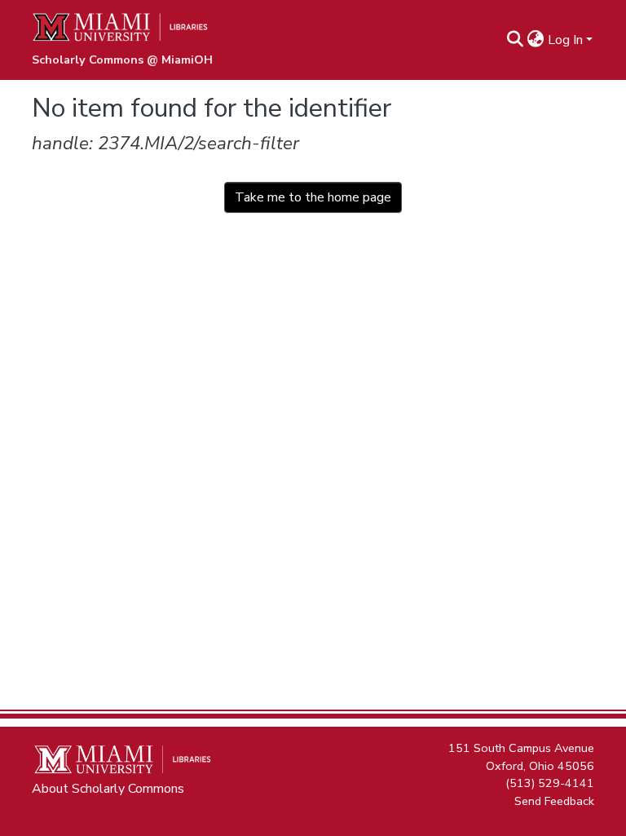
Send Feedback (554, 800)
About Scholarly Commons (108, 789)
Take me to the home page (313, 197)
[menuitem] (536, 40)
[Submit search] (515, 40)
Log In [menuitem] (565, 40)
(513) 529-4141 (549, 783)
